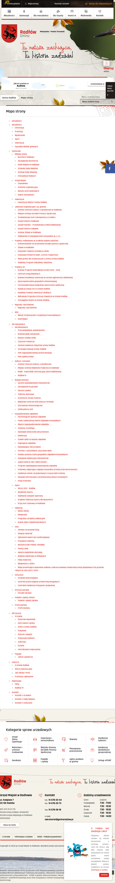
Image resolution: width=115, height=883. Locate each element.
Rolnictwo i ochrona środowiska (17, 750)
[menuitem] (9, 13)
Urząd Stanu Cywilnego (17, 739)
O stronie (6, 836)
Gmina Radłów (9, 97)
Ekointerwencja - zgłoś (101, 84)
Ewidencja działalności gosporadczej (104, 750)
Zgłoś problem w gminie (76, 760)
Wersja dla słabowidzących (100, 3)
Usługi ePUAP (104, 760)
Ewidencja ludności (103, 739)
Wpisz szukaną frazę (90, 97)
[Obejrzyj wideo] (106, 64)
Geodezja (16, 760)
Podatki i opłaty (44, 760)
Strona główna (13, 3)
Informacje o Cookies (24, 836)
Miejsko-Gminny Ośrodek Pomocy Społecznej (48, 750)
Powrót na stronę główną (18, 33)
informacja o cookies (99, 870)
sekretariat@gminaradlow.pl (59, 818)
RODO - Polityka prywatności (49, 836)
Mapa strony (33, 3)
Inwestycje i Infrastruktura (47, 739)
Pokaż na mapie (9, 825)
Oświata (73, 739)
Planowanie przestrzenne (75, 749)
